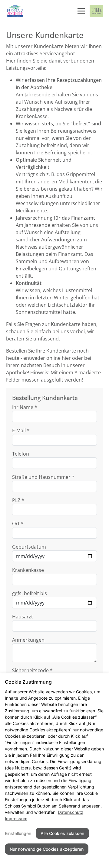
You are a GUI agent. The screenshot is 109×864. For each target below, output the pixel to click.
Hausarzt (22, 616)
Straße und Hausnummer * (43, 477)
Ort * (18, 523)
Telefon (20, 453)
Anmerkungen (28, 640)
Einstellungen (18, 833)
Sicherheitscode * (32, 670)
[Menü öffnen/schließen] (81, 11)
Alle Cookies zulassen (62, 833)
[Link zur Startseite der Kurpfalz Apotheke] (15, 11)
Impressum (16, 818)
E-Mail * (21, 430)
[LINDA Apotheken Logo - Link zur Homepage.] (96, 11)
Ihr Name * (24, 407)
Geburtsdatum (29, 546)
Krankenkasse (28, 570)
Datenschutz (70, 812)
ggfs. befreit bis (29, 593)
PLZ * (18, 500)
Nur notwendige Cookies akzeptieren (47, 849)
